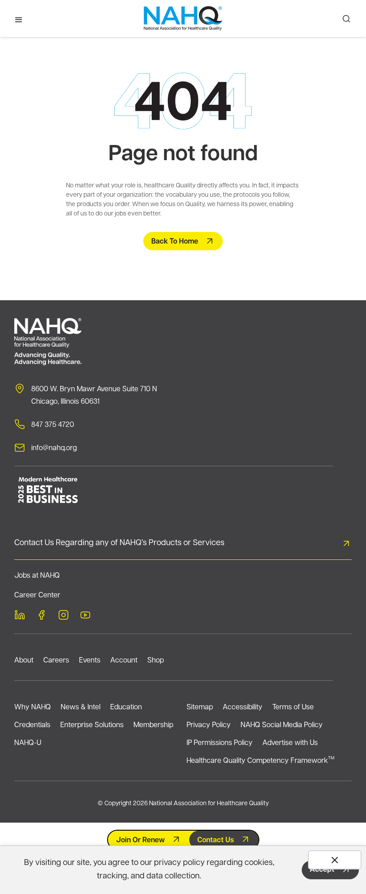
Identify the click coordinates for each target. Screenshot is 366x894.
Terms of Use (293, 707)
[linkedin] (19, 616)
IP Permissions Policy (220, 743)
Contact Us (215, 840)
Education (126, 707)
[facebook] (41, 616)
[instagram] (63, 616)
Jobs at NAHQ (37, 575)
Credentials (32, 725)
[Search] (346, 19)
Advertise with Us (290, 743)
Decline (335, 860)
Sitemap (200, 707)
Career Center (37, 595)
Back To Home (174, 241)
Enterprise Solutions (92, 725)
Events (89, 660)
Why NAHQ (32, 707)
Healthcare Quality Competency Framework (260, 760)
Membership (153, 725)
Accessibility (242, 707)
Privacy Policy (209, 725)
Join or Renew (140, 840)
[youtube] (85, 616)
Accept (322, 869)
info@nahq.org (54, 448)
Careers (56, 660)
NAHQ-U (27, 743)
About (23, 660)
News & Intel (80, 707)
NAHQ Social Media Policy (282, 725)
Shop (155, 660)
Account (123, 660)
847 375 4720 (52, 425)
